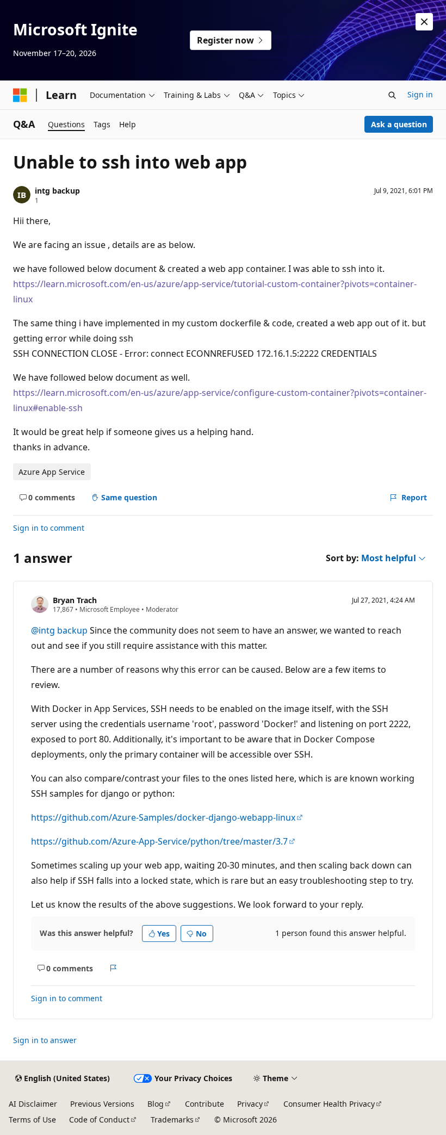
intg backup (57, 190)
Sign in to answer (45, 1040)
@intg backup (60, 630)
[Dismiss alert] (424, 21)
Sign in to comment (48, 528)
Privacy (250, 1104)
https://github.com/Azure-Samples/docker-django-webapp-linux (163, 817)
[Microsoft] (20, 95)
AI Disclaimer (33, 1104)
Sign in (420, 94)
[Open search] (392, 95)
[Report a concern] (113, 968)
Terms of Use (32, 1119)
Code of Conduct (99, 1119)
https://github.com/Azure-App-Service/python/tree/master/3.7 (159, 841)
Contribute (204, 1104)
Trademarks (172, 1119)
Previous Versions (102, 1104)
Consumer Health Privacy (329, 1104)
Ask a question (399, 124)
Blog (155, 1104)
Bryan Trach (75, 600)
